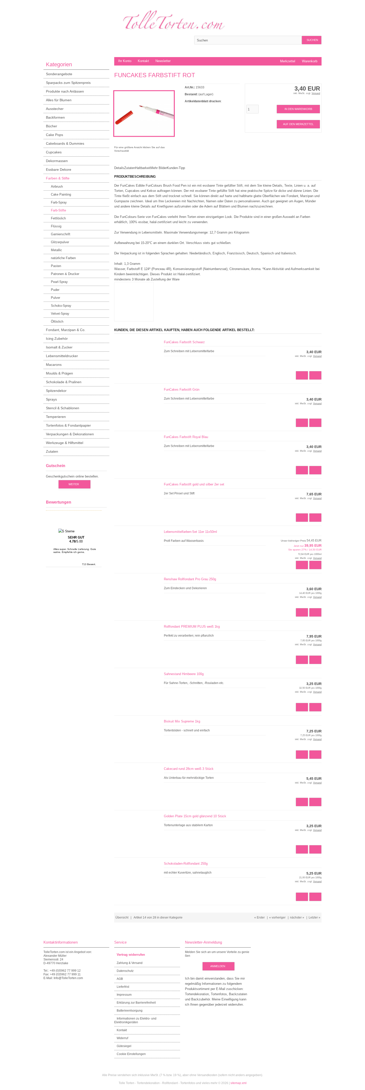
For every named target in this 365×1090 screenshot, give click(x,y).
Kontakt (143, 61)
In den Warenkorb (298, 109)
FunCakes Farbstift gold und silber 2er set (194, 484)
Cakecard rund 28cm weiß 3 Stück (189, 769)
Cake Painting (61, 194)
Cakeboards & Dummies (65, 143)
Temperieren (56, 417)
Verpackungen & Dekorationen (70, 434)
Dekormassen (57, 161)
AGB (120, 979)
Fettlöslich (58, 218)
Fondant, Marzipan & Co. (65, 330)
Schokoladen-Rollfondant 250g (186, 863)
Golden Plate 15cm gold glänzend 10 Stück (195, 816)
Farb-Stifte (58, 210)
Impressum (124, 994)
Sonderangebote (59, 74)
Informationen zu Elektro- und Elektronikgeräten (135, 1020)
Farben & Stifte (58, 178)
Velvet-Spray (60, 313)
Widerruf (122, 1038)
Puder (55, 290)
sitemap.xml (238, 1083)
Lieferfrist (123, 986)
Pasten (56, 266)
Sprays (51, 399)
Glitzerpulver (60, 242)
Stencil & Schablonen (62, 408)
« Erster (259, 917)
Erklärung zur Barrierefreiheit (136, 1002)
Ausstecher (55, 109)
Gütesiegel (124, 1046)
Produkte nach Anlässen (65, 91)
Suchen (311, 40)
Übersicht (121, 917)
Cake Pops (54, 135)
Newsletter (163, 61)
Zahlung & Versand (130, 963)
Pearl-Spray (59, 282)
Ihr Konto (124, 61)
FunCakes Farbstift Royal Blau (186, 437)
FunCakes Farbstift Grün (181, 389)
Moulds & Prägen (59, 373)
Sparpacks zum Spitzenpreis (68, 83)
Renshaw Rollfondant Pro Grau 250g (190, 579)
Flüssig (56, 226)
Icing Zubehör (57, 339)
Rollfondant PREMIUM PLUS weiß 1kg (192, 626)
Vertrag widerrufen (131, 954)
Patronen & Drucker (65, 274)
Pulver (55, 298)
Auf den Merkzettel (298, 124)
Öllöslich (57, 321)
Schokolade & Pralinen (63, 382)
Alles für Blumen (59, 100)
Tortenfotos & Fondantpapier (68, 425)
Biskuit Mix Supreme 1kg (182, 721)
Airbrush (57, 186)
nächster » (297, 917)
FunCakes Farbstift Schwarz (184, 342)
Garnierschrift (60, 234)
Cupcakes (54, 152)
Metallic (56, 250)
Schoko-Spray (61, 305)
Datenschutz (125, 971)
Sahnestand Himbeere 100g (184, 674)
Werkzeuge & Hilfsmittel (64, 443)
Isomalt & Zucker (59, 347)
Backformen (55, 117)
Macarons (54, 365)
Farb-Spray (59, 202)
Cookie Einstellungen (131, 1054)
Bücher (51, 126)
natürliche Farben (63, 258)
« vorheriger (277, 917)
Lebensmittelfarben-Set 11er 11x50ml (190, 532)
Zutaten (52, 451)
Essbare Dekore (58, 169)
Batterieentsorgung (130, 1010)
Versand (316, 93)
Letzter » (314, 917)
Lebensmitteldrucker (62, 356)
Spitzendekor (56, 391)
